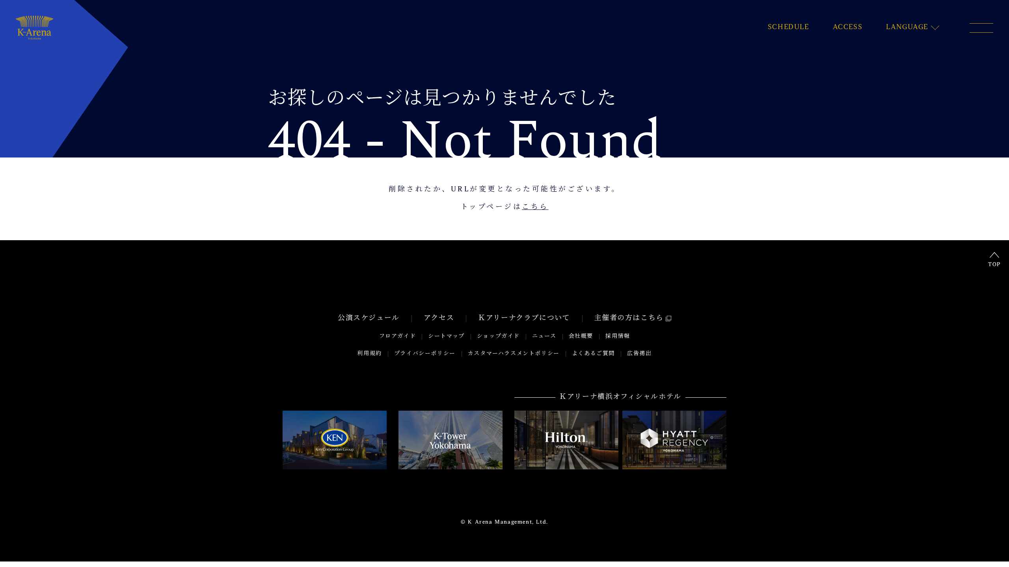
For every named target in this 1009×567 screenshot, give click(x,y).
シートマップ (446, 336)
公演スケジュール (369, 318)
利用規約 (369, 353)
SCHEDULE (788, 27)
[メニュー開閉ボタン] (981, 28)
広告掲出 (639, 353)
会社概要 (581, 336)
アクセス (439, 318)
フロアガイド (397, 336)
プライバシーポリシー (425, 353)
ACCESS (848, 27)
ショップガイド (498, 336)
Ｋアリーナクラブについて (524, 318)
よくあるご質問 (593, 353)
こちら (535, 207)
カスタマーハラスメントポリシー (514, 353)
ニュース (544, 336)
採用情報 (617, 336)
